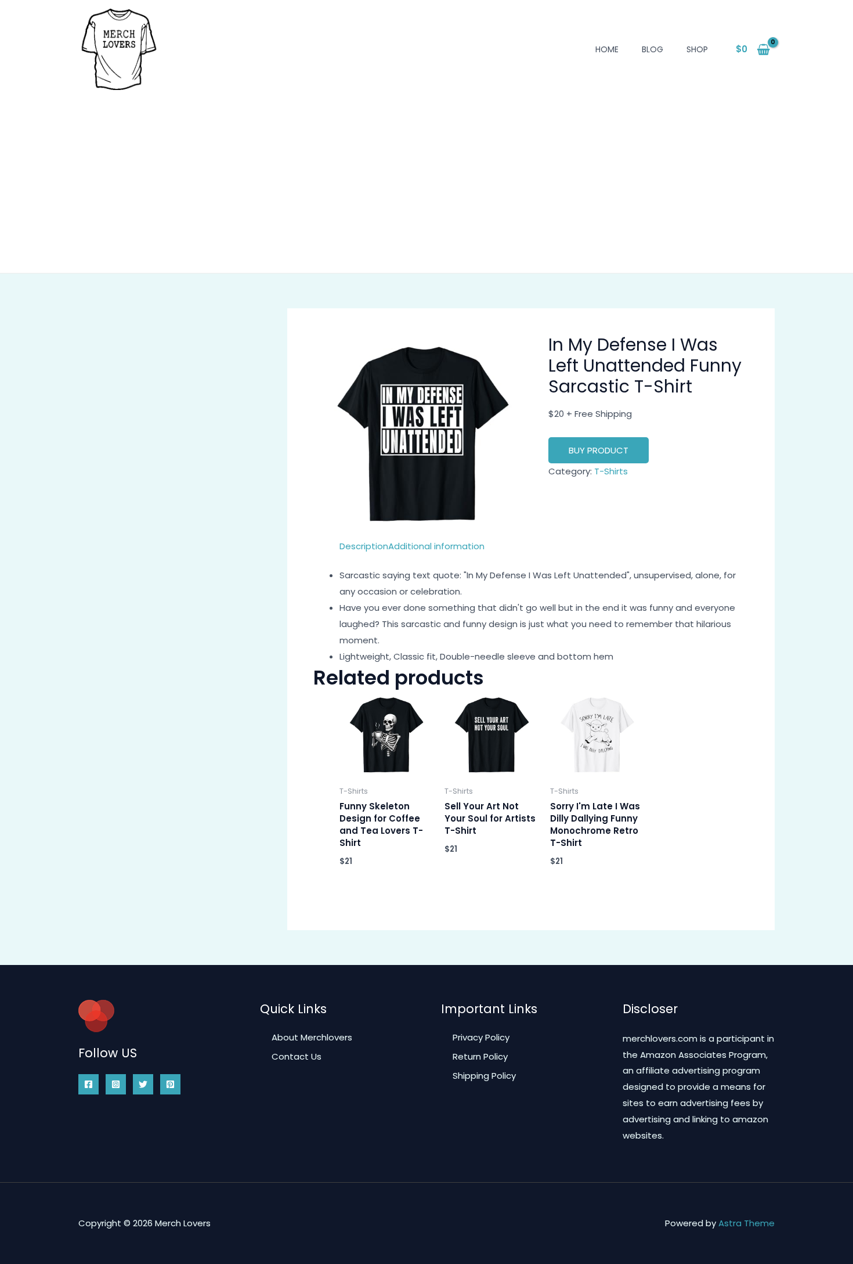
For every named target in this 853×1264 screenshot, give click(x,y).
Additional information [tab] (436, 546)
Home (607, 49)
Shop (697, 49)
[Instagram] (116, 1084)
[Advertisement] (426, 177)
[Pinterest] (170, 1084)
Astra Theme (746, 1223)
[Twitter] (143, 1084)
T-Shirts (611, 471)
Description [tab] (363, 546)
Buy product (598, 450)
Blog (652, 49)
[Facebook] (88, 1084)
